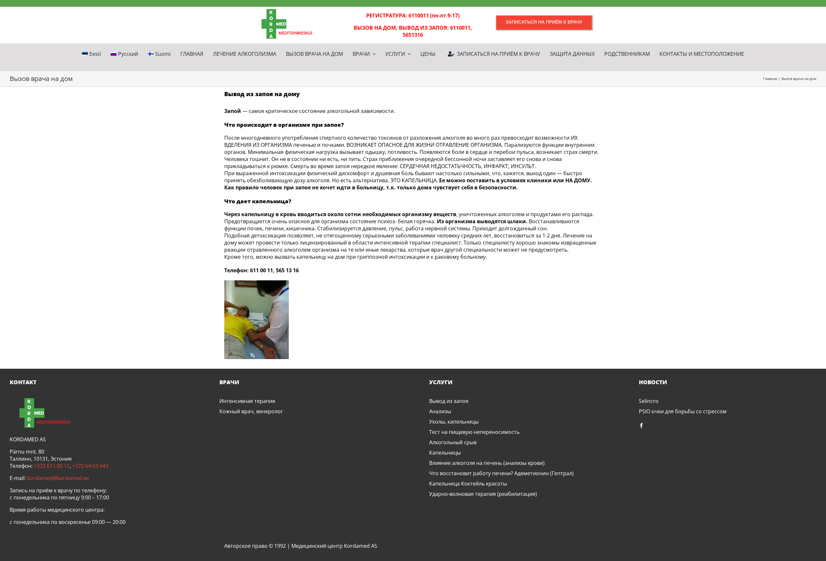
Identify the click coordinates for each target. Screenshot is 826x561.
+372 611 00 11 (52, 465)
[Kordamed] (282, 9)
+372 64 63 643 (90, 465)
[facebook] (641, 425)
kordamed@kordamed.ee (58, 478)
